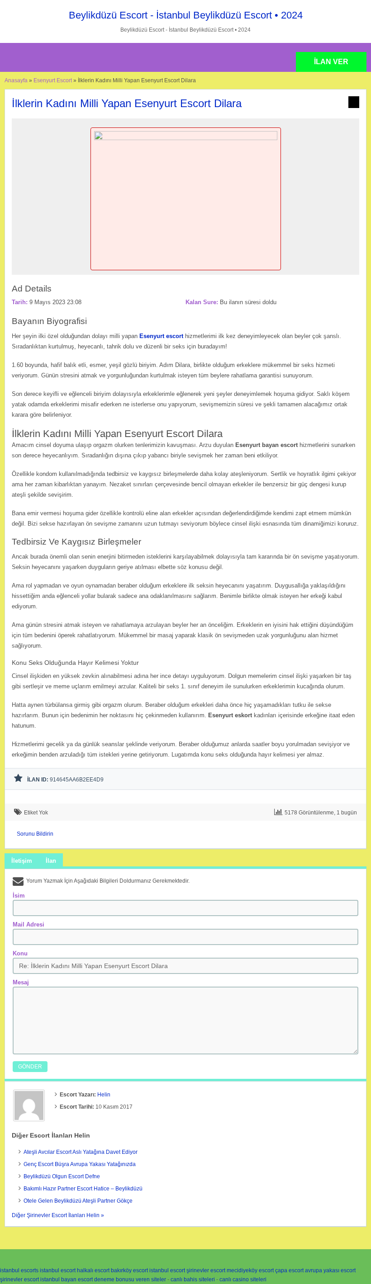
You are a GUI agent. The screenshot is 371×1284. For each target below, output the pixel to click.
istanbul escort (58, 1270)
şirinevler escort (205, 1270)
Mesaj (21, 982)
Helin (103, 1094)
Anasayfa (16, 80)
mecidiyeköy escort (250, 1270)
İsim (19, 895)
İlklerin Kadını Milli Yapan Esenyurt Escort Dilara (127, 103)
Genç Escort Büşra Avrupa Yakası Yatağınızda (80, 1164)
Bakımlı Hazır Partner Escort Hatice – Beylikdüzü (83, 1188)
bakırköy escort (129, 1270)
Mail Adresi (28, 924)
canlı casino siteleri (242, 1279)
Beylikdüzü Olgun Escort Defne (62, 1176)
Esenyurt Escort (52, 80)
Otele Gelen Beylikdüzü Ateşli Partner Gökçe (78, 1201)
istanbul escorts (19, 1270)
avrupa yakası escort (330, 1270)
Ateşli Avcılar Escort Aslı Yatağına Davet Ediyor (81, 1152)
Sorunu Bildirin (35, 834)
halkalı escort (93, 1270)
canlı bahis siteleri (193, 1279)
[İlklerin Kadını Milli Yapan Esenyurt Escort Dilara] (185, 138)
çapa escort (289, 1270)
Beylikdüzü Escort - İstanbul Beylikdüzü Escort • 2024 (186, 15)
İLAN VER (331, 62)
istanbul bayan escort (66, 1279)
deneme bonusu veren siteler (130, 1279)
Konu (20, 953)
